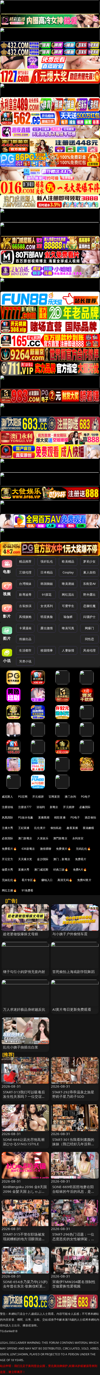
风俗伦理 (89, 650)
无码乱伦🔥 (83, 849)
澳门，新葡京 (61, 859)
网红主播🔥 (9, 890)
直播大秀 (24, 870)
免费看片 (81, 859)
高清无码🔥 (64, 880)
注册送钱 (7, 807)
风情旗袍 (25, 617)
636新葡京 (28, 849)
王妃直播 (24, 828)
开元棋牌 (38, 797)
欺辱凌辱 (25, 594)
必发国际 (7, 838)
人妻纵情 (68, 650)
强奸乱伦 (46, 561)
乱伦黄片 (40, 828)
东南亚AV (89, 584)
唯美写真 (68, 628)
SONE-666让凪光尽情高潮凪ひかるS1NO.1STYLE (23, 1141)
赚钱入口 (47, 880)
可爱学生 (68, 606)
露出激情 (46, 628)
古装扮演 (25, 606)
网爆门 (89, 628)
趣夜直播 (72, 828)
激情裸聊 (45, 849)
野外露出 (89, 594)
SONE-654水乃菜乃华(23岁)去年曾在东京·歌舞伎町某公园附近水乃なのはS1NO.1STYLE (25, 1288)
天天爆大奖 (25, 859)
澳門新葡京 (60, 838)
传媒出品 (25, 639)
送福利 (41, 807)
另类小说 (25, 661)
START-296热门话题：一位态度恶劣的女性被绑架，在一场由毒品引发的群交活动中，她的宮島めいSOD (73, 1241)
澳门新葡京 (25, 838)
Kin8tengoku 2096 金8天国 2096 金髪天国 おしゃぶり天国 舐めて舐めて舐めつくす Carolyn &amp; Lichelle (25, 1193)
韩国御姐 (46, 584)
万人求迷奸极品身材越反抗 (24, 1009)
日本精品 (46, 572)
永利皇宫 (78, 838)
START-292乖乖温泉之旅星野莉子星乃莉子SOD (73, 1094)
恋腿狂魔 (89, 606)
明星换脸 (46, 617)
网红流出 (68, 594)
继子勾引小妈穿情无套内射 (24, 971)
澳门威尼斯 (41, 870)
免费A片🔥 (80, 870)
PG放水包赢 (25, 817)
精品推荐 (25, 561)
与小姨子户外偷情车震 (70, 933)
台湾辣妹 (25, 584)
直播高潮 (44, 817)
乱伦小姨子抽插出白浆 (20, 1047)
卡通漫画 (25, 628)
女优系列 (46, 606)
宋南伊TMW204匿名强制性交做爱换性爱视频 (73, 1283)
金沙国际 (42, 859)
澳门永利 (70, 797)
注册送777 (25, 807)
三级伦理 (25, 572)
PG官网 (23, 797)
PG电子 (85, 797)
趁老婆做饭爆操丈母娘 (20, 933)
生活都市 (25, 650)
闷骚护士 (89, 617)
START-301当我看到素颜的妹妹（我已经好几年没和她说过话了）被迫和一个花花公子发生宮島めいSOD (73, 1146)
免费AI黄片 (84, 880)
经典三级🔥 (60, 870)
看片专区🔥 (29, 880)
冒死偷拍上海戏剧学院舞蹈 (73, 971)
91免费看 (27, 890)
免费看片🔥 (9, 849)
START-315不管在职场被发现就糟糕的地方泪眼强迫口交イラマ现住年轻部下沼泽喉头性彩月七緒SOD (24, 1241)
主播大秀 (7, 828)
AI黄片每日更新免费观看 (71, 1009)
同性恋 (89, 639)
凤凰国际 (7, 817)
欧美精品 (68, 561)
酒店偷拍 (90, 817)
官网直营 (54, 797)
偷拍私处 (56, 828)
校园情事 (46, 650)
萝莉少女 (89, 561)
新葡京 (54, 807)
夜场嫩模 (88, 828)
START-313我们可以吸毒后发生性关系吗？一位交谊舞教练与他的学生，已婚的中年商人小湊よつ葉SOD (24, 1099)
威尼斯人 (7, 797)
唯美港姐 (68, 584)
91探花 (46, 594)
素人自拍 (89, 572)
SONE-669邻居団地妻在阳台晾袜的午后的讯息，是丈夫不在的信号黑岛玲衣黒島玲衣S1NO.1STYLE (73, 1193)
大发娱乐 (42, 838)
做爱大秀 (7, 870)
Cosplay (68, 572)
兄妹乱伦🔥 (9, 880)
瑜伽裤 (68, 617)
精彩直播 (60, 817)
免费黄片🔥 (63, 849)
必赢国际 (85, 807)
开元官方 (7, 859)
